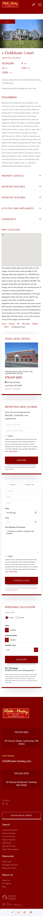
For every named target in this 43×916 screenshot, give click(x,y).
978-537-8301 (13, 377)
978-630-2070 (21, 773)
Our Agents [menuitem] (6, 883)
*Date (7, 509)
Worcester (26, 324)
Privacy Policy (13, 451)
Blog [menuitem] (4, 887)
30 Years (11, 618)
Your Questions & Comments (15, 527)
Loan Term (9, 612)
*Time (7, 518)
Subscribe (21, 460)
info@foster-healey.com (16, 761)
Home (4, 324)
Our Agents (16, 389)
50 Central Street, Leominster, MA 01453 (21, 742)
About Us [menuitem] (5, 880)
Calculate (21, 659)
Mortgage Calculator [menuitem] (10, 865)
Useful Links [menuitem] (6, 861)
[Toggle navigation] (39, 5)
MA (18, 324)
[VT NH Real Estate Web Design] (21, 898)
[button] (3, 33)
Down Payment (11, 636)
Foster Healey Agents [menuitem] (10, 849)
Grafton (35, 324)
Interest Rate (10, 645)
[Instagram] (7, 803)
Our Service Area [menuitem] (8, 836)
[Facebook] (3, 803)
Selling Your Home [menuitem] (9, 868)
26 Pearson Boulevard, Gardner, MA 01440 (21, 783)
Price (7, 626)
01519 (6, 327)
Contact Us (8, 389)
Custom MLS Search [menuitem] (9, 830)
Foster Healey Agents (21, 815)
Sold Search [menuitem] (6, 843)
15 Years (21, 618)
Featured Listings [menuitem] (8, 833)
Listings (11, 324)
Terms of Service (11, 590)
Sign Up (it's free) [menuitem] (8, 846)
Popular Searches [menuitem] (8, 839)
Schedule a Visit (29, 484)
